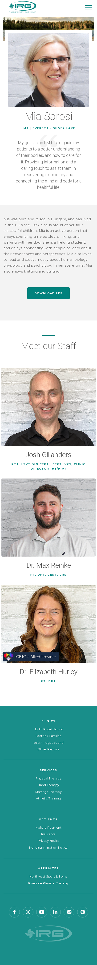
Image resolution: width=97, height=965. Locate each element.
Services (48, 770)
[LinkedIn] (55, 912)
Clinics (48, 721)
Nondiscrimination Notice (48, 847)
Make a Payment (49, 827)
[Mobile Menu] (88, 7)
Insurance (48, 834)
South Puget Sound (48, 742)
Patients (48, 819)
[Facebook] (14, 912)
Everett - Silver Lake (54, 128)
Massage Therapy (48, 792)
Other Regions (48, 749)
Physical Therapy (48, 778)
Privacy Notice (49, 840)
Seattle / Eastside (49, 736)
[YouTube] (41, 912)
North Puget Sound (48, 729)
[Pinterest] (82, 912)
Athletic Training (48, 798)
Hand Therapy (48, 785)
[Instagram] (28, 912)
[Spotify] (69, 912)
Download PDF (49, 293)
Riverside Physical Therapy (48, 883)
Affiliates (48, 868)
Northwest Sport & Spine (48, 876)
